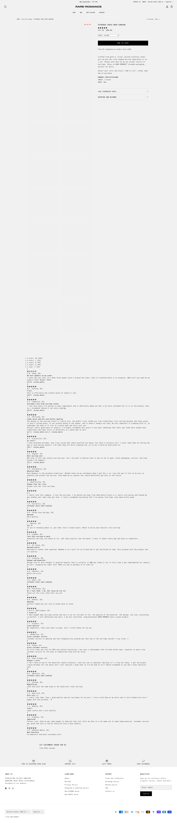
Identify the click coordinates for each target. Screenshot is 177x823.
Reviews (68, 781)
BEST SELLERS (90, 12)
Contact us (109, 791)
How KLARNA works (72, 791)
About (67, 778)
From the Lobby (27, 19)
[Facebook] (6, 788)
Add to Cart (123, 43)
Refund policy (111, 785)
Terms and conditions (114, 778)
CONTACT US (137, 2)
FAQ (106, 788)
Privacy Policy (71, 785)
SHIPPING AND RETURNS (107, 97)
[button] (102, 28)
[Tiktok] (13, 788)
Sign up (146, 794)
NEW (81, 12)
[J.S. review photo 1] (36, 432)
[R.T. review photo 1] (35, 447)
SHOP (74, 12)
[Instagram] (9, 788)
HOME (18, 19)
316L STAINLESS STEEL (107, 91)
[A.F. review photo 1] (35, 395)
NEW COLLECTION (85, 1)
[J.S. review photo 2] (54, 432)
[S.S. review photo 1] (35, 462)
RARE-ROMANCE (14, 817)
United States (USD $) (155, 2)
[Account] (166, 6)
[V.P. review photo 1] (35, 410)
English (168, 2)
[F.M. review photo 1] (35, 382)
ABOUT (144, 2)
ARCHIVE (101, 12)
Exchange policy (112, 781)
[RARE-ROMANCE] (88, 7)
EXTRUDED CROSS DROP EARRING (43, 19)
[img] (31, 371)
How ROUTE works (71, 794)
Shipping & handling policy (77, 788)
